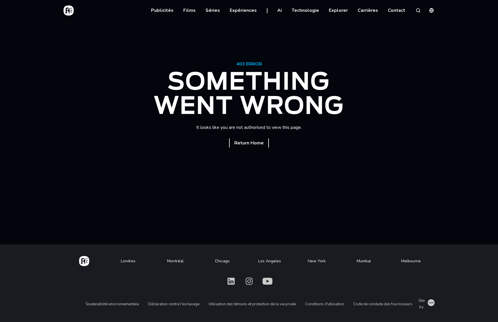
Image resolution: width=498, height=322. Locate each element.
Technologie (305, 10)
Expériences (243, 10)
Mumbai (364, 261)
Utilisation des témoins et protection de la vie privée (252, 304)
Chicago (222, 261)
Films (189, 10)
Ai (279, 10)
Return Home (249, 143)
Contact (396, 10)
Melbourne (411, 261)
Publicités (162, 10)
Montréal (175, 261)
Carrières (368, 10)
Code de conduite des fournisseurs (382, 304)
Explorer (338, 10)
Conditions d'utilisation (324, 304)
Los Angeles (269, 261)
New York (317, 261)
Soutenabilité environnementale (112, 304)
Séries (212, 10)
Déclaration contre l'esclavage (173, 304)
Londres (128, 261)
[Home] (84, 260)
